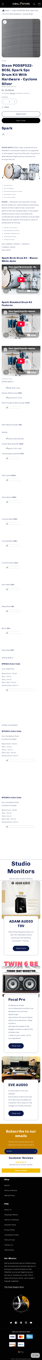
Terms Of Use (9, 1240)
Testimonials (9, 1250)
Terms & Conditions (11, 1220)
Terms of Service (10, 1190)
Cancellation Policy (11, 1235)
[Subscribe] (35, 1151)
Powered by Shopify (26, 1359)
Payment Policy (10, 1225)
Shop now (16, 1046)
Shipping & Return (11, 1215)
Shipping (12, 93)
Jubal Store (18, 1359)
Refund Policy (9, 1195)
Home (7, 10)
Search (7, 1185)
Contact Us (8, 1245)
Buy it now (21, 120)
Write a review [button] (21, 1170)
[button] (2, 4)
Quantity (5, 97)
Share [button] (6, 107)
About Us (7, 1210)
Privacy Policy (9, 1230)
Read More (21, 948)
